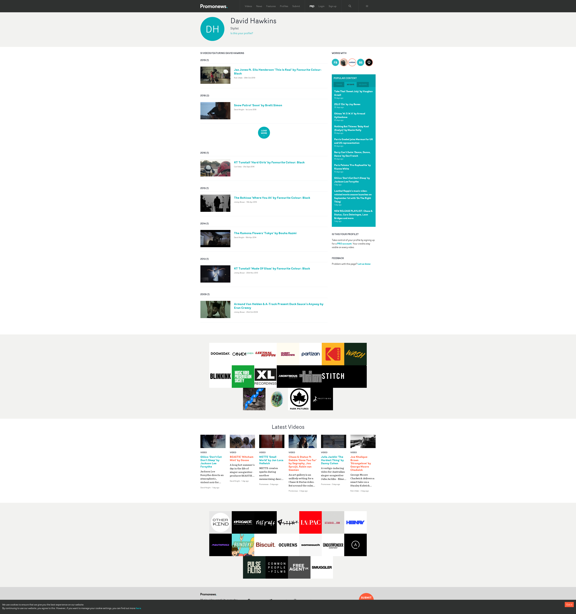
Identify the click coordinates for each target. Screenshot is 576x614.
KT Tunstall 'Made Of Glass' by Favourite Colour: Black (272, 268)
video (203, 452)
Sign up (332, 6)
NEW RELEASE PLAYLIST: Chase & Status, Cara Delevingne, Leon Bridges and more (353, 214)
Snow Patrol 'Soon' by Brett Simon (258, 105)
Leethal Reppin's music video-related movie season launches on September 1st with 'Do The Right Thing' (353, 196)
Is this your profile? (241, 33)
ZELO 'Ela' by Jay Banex (347, 104)
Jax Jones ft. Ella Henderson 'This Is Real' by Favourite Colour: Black (277, 71)
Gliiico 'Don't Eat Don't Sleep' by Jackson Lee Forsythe (352, 179)
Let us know (364, 264)
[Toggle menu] (367, 6)
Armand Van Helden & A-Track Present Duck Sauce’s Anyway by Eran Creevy (278, 306)
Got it (569, 604)
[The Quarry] (369, 60)
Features (271, 6)
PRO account (344, 243)
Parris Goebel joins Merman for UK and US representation (353, 141)
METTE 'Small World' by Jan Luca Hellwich (271, 460)
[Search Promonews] (350, 6)
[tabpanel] (354, 157)
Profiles (284, 6)
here (138, 608)
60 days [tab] (363, 84)
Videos (248, 6)
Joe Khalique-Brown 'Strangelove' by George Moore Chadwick (360, 463)
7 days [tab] (339, 84)
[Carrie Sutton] (343, 60)
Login (321, 6)
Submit (296, 6)
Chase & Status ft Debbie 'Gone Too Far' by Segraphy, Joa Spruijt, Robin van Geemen (302, 463)
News (259, 6)
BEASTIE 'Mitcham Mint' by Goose (241, 458)
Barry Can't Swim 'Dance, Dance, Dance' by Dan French (352, 154)
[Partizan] (352, 60)
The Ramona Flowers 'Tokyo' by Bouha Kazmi (265, 233)
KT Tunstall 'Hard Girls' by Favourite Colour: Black (269, 162)
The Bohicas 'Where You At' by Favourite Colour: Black (272, 198)
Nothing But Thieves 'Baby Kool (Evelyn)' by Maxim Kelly (351, 128)
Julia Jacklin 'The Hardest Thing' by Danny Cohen (332, 460)
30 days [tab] (350, 84)
